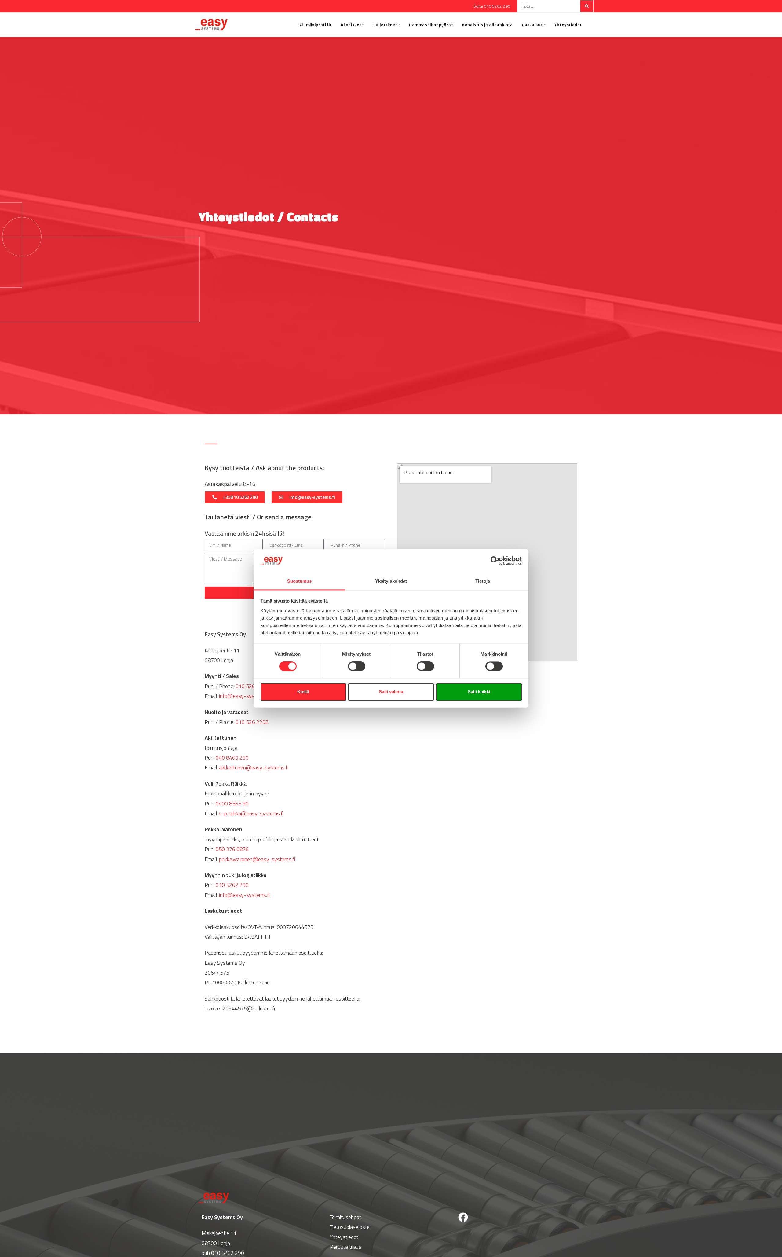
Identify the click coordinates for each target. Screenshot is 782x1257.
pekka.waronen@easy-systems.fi (257, 859)
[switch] (356, 666)
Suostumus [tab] (299, 581)
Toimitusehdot (345, 1217)
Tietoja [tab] (482, 581)
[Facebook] (463, 1217)
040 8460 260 (232, 758)
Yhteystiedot (344, 1237)
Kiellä (303, 691)
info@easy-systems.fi (244, 696)
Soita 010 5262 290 (491, 6)
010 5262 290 (252, 686)
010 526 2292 (252, 722)
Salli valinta (391, 691)
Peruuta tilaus (345, 1247)
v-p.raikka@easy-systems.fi (251, 813)
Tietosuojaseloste (350, 1227)
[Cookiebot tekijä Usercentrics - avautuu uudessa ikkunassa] (495, 561)
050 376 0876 (232, 849)
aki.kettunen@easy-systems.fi (253, 767)
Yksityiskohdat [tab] (391, 581)
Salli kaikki (479, 691)
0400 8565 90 (232, 803)
